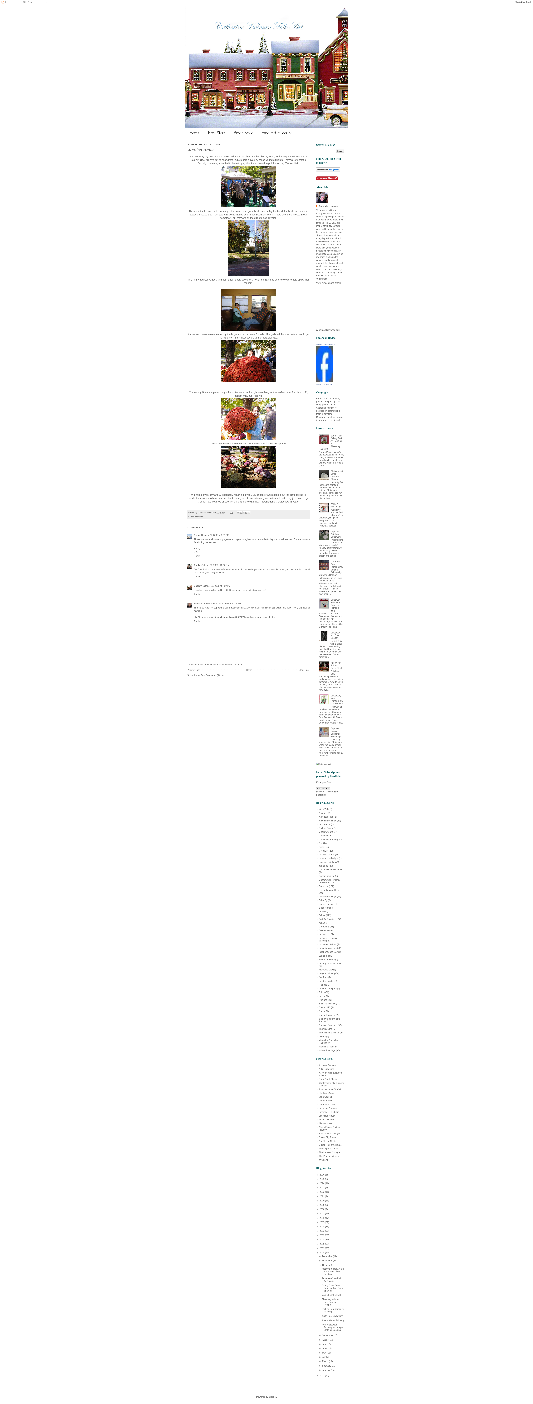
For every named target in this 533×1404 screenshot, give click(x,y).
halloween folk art (327, 944)
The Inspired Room (328, 1148)
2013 (322, 1231)
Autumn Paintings (327, 821)
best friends (324, 824)
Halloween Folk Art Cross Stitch (336, 665)
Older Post (304, 670)
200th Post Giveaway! (332, 1316)
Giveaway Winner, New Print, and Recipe (331, 1302)
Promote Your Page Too (324, 384)
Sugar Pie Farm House (330, 1145)
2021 (322, 1196)
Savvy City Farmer (328, 1137)
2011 (322, 1239)
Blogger (272, 1397)
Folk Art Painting (327, 919)
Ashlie (197, 565)
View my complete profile (328, 283)
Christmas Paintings (329, 839)
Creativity (323, 851)
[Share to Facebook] (246, 512)
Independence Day (328, 952)
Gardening (324, 927)
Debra (197, 535)
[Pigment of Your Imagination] (324, 381)
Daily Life (199, 516)
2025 (322, 1179)
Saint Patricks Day (328, 1004)
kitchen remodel (327, 959)
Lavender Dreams (328, 1108)
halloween (324, 934)
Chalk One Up (326, 832)
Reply (197, 556)
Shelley (198, 586)
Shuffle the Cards (327, 1141)
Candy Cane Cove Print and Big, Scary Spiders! (332, 1288)
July (324, 1344)
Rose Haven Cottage (329, 1133)
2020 (322, 1201)
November (327, 1260)
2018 (322, 1209)
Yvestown (324, 1160)
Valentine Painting (328, 1047)
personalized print (328, 988)
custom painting (327, 876)
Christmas (324, 835)
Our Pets (323, 977)
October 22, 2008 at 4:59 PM (216, 586)
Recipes (323, 1000)
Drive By (323, 900)
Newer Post (193, 670)
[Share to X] (243, 512)
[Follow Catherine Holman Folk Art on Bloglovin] (328, 171)
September (328, 1335)
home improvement (328, 948)
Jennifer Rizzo (326, 1100)
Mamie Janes (325, 1123)
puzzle (322, 996)
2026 (322, 1175)
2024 (322, 1183)
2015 (322, 1222)
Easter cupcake (326, 904)
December (327, 1256)
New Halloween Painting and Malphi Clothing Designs (332, 1327)
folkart (322, 923)
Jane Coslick (325, 1097)
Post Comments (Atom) (212, 675)
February (327, 1366)
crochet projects (327, 854)
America (323, 813)
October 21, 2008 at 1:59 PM (215, 535)
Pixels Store (243, 133)
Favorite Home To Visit (330, 1089)
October (326, 1265)
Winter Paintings (327, 1050)
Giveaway (324, 930)
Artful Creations (326, 1069)
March (325, 1361)
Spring (322, 1011)
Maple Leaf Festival (331, 1295)
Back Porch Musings (329, 1079)
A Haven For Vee (327, 1065)
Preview (320, 792)
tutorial (322, 1036)
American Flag (326, 817)
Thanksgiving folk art (329, 1032)
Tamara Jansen (202, 603)
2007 (322, 1375)
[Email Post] (231, 512)
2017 (322, 1213)
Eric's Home (325, 908)
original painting (327, 973)
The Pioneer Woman (329, 1156)
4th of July (324, 809)
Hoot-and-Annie (327, 1093)
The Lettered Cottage (329, 1152)
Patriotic (323, 985)
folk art (322, 915)
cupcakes (323, 866)
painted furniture (327, 981)
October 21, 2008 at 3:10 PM (215, 565)
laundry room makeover (330, 963)
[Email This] (238, 512)
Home (194, 133)
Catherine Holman (328, 206)
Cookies (323, 843)
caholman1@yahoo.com (328, 330)
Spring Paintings (327, 1015)
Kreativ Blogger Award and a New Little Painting (333, 1271)
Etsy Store (216, 133)
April (324, 1357)
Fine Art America (277, 133)
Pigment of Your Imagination (325, 344)
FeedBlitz (321, 795)
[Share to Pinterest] (249, 512)
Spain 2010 (324, 1007)
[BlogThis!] (241, 512)
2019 (322, 1205)
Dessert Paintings (327, 896)
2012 (322, 1235)
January (326, 1370)
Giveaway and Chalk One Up (335, 635)
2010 (322, 1244)
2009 (322, 1248)
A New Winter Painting (333, 1320)
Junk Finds (324, 956)
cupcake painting (327, 862)
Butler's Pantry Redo (329, 828)
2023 (322, 1187)
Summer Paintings (328, 1025)
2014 (322, 1226)
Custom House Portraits (330, 869)
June (325, 1348)
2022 (322, 1192)
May (324, 1353)
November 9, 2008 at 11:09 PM (226, 603)
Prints (322, 992)
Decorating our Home (329, 890)
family (322, 911)
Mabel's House (326, 1119)
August (326, 1340)
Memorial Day (326, 970)
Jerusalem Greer (327, 1104)
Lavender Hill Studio (329, 1112)
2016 (322, 1218)
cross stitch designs (328, 858)
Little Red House (327, 1116)
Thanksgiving (325, 1029)
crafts (321, 847)
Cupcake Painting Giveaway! (335, 534)
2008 (322, 1252)
